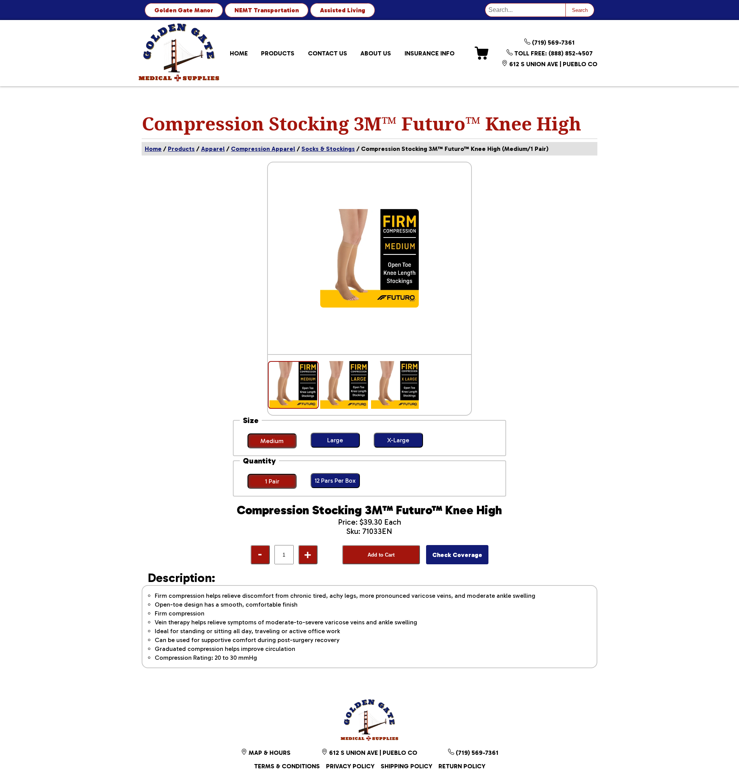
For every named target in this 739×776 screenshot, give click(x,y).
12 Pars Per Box (335, 480)
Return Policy (461, 766)
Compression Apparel (263, 148)
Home (239, 53)
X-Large (398, 440)
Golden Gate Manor (183, 10)
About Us (375, 53)
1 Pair (272, 481)
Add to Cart (381, 555)
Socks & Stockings (328, 148)
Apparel (213, 148)
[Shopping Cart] (481, 53)
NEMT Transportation (266, 10)
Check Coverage (457, 555)
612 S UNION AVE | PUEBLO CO (552, 64)
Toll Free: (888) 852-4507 (553, 53)
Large (335, 440)
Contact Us (327, 53)
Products (277, 53)
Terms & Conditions (287, 766)
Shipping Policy (406, 766)
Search (580, 10)
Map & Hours (269, 752)
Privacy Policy (350, 766)
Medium (272, 441)
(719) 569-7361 (552, 42)
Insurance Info (430, 53)
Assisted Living (342, 10)
